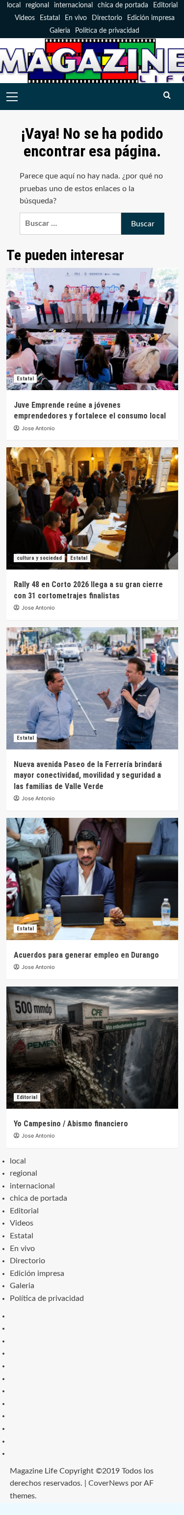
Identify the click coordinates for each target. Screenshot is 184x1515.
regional (37, 5)
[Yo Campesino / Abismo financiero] (92, 1048)
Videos (25, 18)
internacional (73, 5)
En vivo (76, 18)
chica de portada (123, 5)
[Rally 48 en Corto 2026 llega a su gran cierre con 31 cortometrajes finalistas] (92, 508)
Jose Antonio (38, 428)
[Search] (167, 95)
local (14, 5)
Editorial (165, 5)
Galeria (60, 30)
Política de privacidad (107, 30)
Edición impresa (151, 18)
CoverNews (108, 1483)
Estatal (50, 18)
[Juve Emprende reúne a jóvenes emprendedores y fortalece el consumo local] (92, 329)
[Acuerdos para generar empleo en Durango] (92, 879)
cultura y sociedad (39, 558)
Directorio (107, 18)
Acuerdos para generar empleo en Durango (86, 955)
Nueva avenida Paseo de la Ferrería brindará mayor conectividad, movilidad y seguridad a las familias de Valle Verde (88, 775)
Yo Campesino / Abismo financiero (71, 1123)
